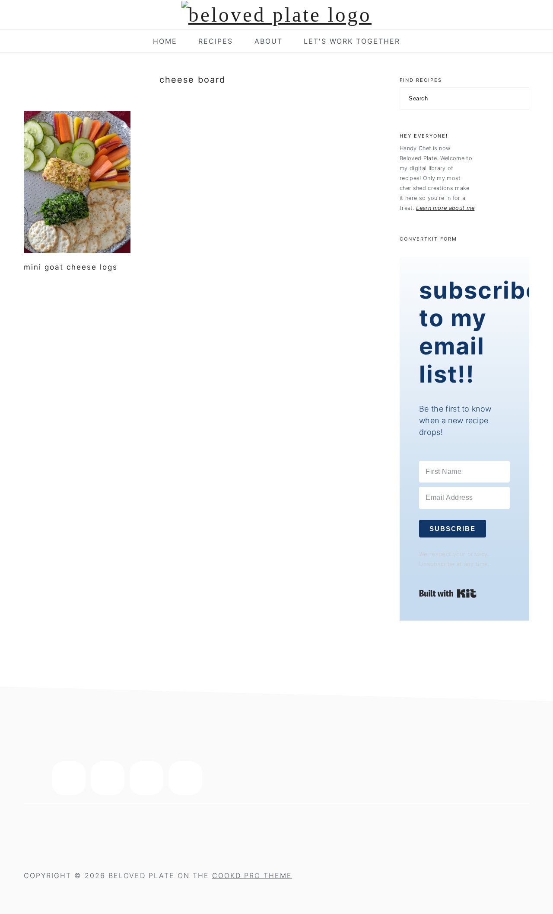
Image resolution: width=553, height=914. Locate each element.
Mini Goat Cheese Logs (71, 267)
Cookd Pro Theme (252, 875)
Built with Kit (448, 593)
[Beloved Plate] (276, 14)
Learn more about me (445, 208)
